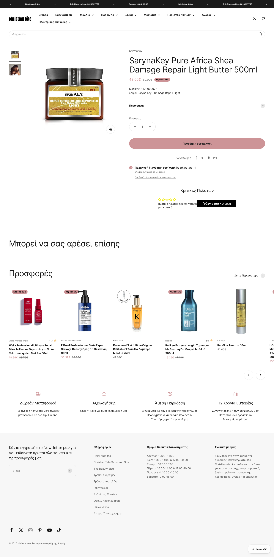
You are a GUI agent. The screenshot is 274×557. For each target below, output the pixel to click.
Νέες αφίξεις (64, 14)
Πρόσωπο (107, 14)
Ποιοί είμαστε (102, 455)
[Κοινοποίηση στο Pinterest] (209, 158)
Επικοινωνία (101, 507)
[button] (260, 34)
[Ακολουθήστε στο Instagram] (30, 530)
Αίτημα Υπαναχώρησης (108, 513)
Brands (43, 14)
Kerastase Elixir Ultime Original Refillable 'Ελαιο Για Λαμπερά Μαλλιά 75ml (132, 349)
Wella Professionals (18, 340)
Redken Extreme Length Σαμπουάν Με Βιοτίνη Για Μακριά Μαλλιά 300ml (187, 349)
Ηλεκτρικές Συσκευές (53, 21)
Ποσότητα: (135, 118)
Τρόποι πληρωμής (105, 475)
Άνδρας (207, 14)
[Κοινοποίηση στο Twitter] (202, 158)
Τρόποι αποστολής (105, 481)
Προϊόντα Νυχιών (179, 14)
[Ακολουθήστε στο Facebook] (11, 530)
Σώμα (129, 14)
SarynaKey (135, 50)
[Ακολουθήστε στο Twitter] (20, 530)
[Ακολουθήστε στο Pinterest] (39, 530)
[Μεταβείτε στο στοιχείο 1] (15, 55)
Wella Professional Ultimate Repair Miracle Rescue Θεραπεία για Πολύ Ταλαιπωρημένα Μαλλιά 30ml (31, 349)
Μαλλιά (85, 14)
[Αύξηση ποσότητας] (150, 126)
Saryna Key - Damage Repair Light (159, 92)
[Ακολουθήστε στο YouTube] (49, 530)
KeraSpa (221, 340)
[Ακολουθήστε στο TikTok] (59, 530)
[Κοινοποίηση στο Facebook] (196, 158)
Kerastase (118, 340)
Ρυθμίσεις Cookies (105, 494)
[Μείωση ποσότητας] (134, 126)
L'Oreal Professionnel (71, 340)
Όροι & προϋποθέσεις (107, 500)
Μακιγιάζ (150, 14)
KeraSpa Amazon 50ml (231, 345)
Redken (168, 340)
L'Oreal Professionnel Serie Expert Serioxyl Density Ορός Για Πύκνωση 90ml (84, 349)
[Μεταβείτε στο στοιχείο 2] (15, 70)
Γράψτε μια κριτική (217, 203)
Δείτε (83, 410)
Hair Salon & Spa (29, 4)
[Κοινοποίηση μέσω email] (215, 158)
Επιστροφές (101, 487)
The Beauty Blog (104, 468)
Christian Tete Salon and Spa (111, 462)
